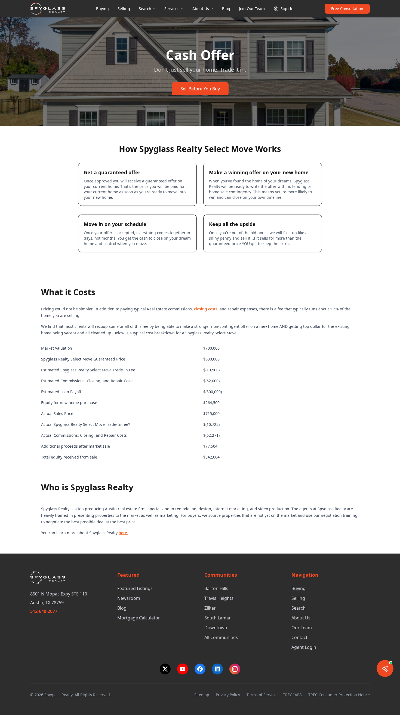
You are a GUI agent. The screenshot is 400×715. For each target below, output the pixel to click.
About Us (200, 8)
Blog (226, 8)
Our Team (301, 628)
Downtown (215, 628)
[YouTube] (182, 669)
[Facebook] (200, 669)
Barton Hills (216, 588)
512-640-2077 (43, 611)
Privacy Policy (228, 694)
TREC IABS (292, 694)
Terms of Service (261, 694)
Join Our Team (252, 8)
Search (145, 8)
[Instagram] (234, 669)
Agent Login (303, 647)
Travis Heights (218, 598)
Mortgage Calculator (138, 618)
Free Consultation (347, 8)
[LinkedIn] (217, 669)
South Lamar (217, 618)
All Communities (221, 637)
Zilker (210, 608)
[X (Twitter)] (165, 669)
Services (171, 8)
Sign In (287, 8)
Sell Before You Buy (200, 89)
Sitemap (201, 694)
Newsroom (128, 598)
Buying (102, 8)
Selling (124, 8)
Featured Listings (135, 588)
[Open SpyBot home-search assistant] (385, 668)
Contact (299, 637)
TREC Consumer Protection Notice (339, 694)
